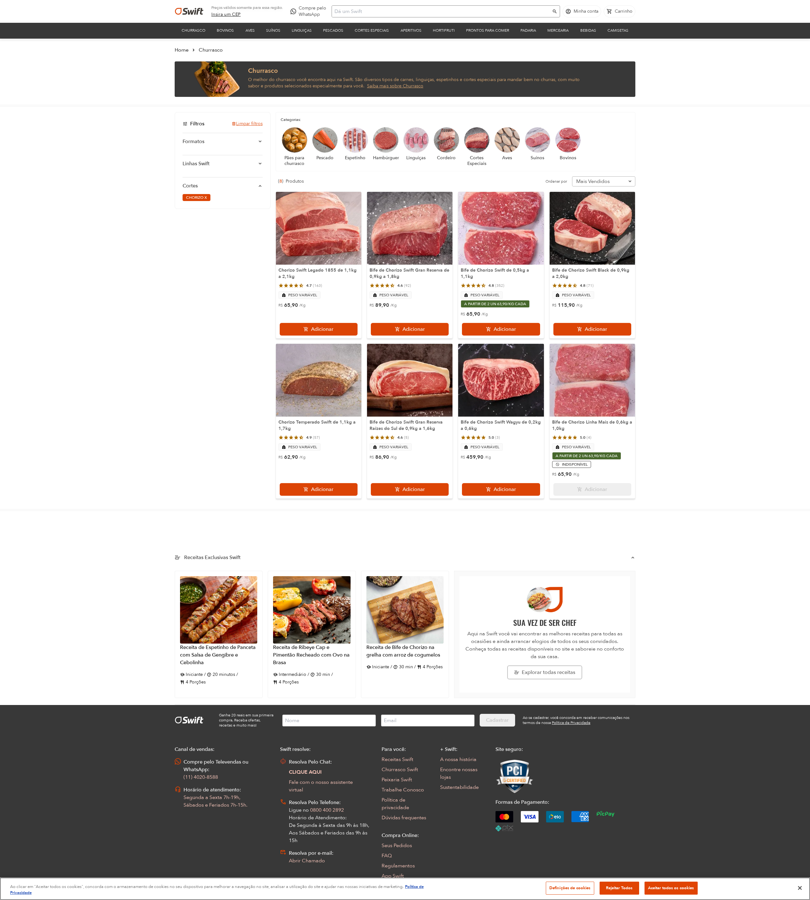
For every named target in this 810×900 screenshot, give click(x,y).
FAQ (387, 855)
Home (182, 50)
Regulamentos (398, 865)
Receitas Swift (397, 759)
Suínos (273, 30)
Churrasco (193, 30)
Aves (250, 30)
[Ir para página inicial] (189, 11)
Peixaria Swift (397, 779)
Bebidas (588, 30)
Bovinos (225, 30)
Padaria (528, 30)
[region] (405, 889)
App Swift (393, 875)
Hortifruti (444, 30)
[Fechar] (800, 888)
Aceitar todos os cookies (671, 888)
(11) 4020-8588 (201, 777)
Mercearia (558, 30)
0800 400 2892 (327, 810)
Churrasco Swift (400, 769)
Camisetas (618, 30)
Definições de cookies (570, 888)
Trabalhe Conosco (403, 789)
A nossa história (458, 759)
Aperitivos (411, 30)
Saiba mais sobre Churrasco (395, 86)
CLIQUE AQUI (305, 772)
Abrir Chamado (307, 860)
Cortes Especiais (372, 30)
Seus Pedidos (397, 845)
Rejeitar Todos (619, 888)
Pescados (333, 30)
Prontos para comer (487, 30)
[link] (226, 14)
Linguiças (302, 30)
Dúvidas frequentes (404, 817)
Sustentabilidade (459, 787)
